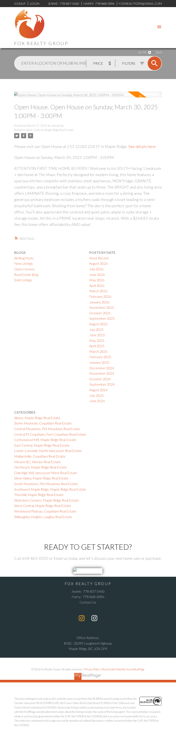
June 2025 (97, 335)
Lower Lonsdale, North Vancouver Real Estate (48, 451)
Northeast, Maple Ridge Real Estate (40, 467)
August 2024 (98, 390)
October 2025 (100, 313)
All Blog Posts (24, 258)
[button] (82, 618)
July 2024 (96, 395)
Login (34, 3)
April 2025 (96, 346)
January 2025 (99, 362)
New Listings (23, 263)
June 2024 (97, 401)
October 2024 (100, 379)
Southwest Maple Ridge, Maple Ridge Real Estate (50, 489)
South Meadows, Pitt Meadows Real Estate (46, 484)
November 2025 (101, 307)
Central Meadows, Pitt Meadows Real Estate (47, 429)
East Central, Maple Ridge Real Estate (42, 445)
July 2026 (96, 269)
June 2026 (97, 274)
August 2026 (98, 263)
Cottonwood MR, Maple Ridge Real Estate (45, 440)
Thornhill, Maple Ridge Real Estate (39, 495)
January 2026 (99, 302)
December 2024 (101, 368)
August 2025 (98, 324)
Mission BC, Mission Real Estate (37, 462)
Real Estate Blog (26, 274)
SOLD (159, 52)
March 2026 (98, 291)
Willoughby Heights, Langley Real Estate (43, 517)
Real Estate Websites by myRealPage (123, 669)
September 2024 (102, 384)
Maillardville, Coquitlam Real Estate (39, 456)
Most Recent (99, 258)
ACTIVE (142, 52)
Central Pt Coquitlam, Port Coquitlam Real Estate (50, 434)
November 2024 (101, 373)
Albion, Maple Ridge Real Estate (37, 418)
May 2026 (96, 280)
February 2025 (100, 357)
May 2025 (96, 340)
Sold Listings (23, 280)
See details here (142, 146)
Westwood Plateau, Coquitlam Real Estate (45, 511)
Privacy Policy (92, 669)
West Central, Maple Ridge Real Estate (49, 130)
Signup (19, 3)
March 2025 (98, 351)
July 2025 (96, 329)
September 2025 (102, 318)
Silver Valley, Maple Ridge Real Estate (41, 478)
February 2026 (100, 296)
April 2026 (96, 285)
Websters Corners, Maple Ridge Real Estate (46, 500)
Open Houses (24, 269)
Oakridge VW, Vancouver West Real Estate (45, 473)
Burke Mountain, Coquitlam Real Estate (43, 423)
